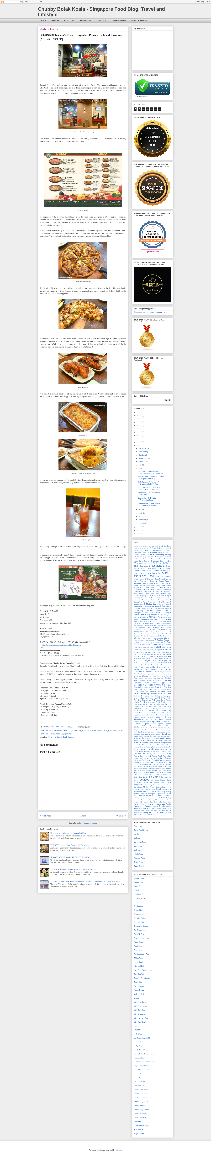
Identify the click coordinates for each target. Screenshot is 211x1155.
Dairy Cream (139, 914)
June (141, 468)
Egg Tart (160, 696)
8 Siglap (154, 615)
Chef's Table (152, 676)
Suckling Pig (160, 792)
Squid (153, 789)
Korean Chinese (166, 726)
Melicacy (137, 838)
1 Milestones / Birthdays (154, 546)
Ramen (168, 768)
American (167, 644)
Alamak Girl (138, 882)
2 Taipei (166, 550)
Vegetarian (150, 804)
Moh (135, 745)
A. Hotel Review (162, 636)
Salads (159, 775)
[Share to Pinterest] (88, 727)
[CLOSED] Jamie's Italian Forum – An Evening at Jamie (72, 845)
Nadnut (136, 1026)
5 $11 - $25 (67, 731)
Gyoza (153, 709)
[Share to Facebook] (86, 727)
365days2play (139, 878)
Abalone (154, 644)
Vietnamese (160, 804)
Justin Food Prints (141, 830)
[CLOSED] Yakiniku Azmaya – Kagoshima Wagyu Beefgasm (150, 472)
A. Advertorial (160, 630)
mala (135, 815)
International (138, 719)
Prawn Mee (167, 766)
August (141, 462)
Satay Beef (167, 777)
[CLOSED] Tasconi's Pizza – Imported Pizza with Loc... (149, 488)
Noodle (151, 749)
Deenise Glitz (139, 922)
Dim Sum (161, 691)
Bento (156, 658)
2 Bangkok (166, 546)
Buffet (155, 667)
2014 (139, 527)
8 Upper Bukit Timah (151, 623)
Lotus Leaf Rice (161, 736)
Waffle (168, 804)
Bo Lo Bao (137, 663)
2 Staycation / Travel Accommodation (152, 549)
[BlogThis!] (81, 727)
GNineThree (138, 958)
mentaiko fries (142, 815)
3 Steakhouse (150, 568)
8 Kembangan (154, 600)
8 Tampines (160, 617)
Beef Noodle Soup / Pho (143, 656)
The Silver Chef (140, 1118)
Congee (146, 687)
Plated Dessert (147, 762)
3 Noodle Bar (150, 563)
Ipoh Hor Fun (151, 719)
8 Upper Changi (164, 623)
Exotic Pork (137, 698)
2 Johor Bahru (156, 548)
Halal (47, 734)
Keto (154, 726)
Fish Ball (149, 700)
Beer (152, 658)
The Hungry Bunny (141, 1102)
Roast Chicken (143, 773)
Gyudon (158, 709)
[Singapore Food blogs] (147, 389)
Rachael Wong (139, 858)
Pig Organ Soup (162, 758)
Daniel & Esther (140, 918)
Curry (136, 691)
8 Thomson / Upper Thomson (158, 621)
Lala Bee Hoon (146, 730)
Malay (169, 736)
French (142, 702)
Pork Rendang (167, 764)
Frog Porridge (155, 704)
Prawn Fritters (157, 766)
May (140, 509)
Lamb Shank (142, 732)
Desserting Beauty (141, 926)
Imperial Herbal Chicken (143, 717)
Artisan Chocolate (148, 647)
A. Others (165, 638)
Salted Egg (138, 777)
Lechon (165, 732)
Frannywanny (139, 950)
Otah (141, 751)
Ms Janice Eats (140, 842)
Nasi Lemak (156, 747)
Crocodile (163, 689)
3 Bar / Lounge (151, 552)
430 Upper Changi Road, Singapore (61, 737)
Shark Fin (148, 782)
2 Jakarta (145, 548)
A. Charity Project (149, 632)
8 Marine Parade (163, 604)
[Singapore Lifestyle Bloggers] (147, 350)
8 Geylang (142, 596)
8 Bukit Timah (166, 585)
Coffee (164, 685)
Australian (145, 650)
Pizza (58, 734)
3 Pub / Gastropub (141, 566)
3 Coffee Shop (158, 555)
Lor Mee (153, 736)
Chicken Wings (114, 731)
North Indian (159, 749)
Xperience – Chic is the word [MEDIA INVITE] (149, 494)
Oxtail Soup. (155, 751)
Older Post (121, 815)
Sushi (169, 794)
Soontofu (164, 785)
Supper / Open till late (158, 794)
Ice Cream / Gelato (163, 715)
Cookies (151, 687)
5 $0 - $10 (143, 573)
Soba (159, 785)
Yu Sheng (144, 813)
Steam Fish (167, 789)
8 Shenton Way (144, 615)
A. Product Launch (148, 640)
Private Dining (138, 768)
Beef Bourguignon (155, 654)
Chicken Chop (160, 676)
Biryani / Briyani (151, 661)
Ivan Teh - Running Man (143, 970)
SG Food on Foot (140, 1074)
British (136, 667)
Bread (153, 665)
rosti (147, 815)
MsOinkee (138, 850)
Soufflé (169, 785)
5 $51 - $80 (146, 576)
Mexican (136, 740)
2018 (139, 435)
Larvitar (137, 834)
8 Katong (145, 600)
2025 (139, 412)
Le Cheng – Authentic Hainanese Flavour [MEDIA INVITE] (73, 869)
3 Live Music (141, 563)
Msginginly (138, 846)
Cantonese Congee (152, 672)
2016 (139, 442)
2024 (139, 416)
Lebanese (160, 732)
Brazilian (147, 665)
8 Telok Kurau (142, 621)
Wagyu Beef (139, 806)
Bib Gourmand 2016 (165, 658)
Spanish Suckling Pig (163, 787)
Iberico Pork (143, 715)
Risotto (154, 770)
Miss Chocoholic (140, 1014)
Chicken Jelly (152, 678)
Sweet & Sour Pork (144, 796)
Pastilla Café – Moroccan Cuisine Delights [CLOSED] (151, 478)
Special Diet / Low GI (142, 789)
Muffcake (159, 745)
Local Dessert (144, 736)
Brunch (141, 667)
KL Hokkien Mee (147, 726)
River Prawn (162, 770)
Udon (142, 804)
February (142, 519)
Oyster (163, 751)
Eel (156, 696)
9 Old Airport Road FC (148, 630)
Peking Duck (138, 756)
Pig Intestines (150, 758)
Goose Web (157, 706)
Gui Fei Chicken (145, 709)
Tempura (137, 800)
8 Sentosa (165, 611)
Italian (52, 734)
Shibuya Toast (159, 782)
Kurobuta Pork (161, 728)
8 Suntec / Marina (146, 617)
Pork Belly (163, 762)
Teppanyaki (152, 800)
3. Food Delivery (159, 570)
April (140, 513)
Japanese (155, 721)
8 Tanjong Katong (145, 619)
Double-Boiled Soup (141, 694)
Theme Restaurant (141, 802)
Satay (161, 777)
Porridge (145, 766)
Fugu (162, 704)
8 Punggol (166, 608)
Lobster (148, 734)
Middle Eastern (157, 740)
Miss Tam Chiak (140, 1022)
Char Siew (167, 674)
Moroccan (153, 745)
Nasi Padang (165, 747)
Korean (158, 726)
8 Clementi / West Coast (162, 589)
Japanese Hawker (164, 724)
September (143, 458)
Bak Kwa (147, 654)
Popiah (156, 762)
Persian (136, 758)
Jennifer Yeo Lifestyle (142, 978)
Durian (151, 696)
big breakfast (167, 812)
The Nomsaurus (140, 1106)
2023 (139, 419)
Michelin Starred (145, 740)
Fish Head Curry (158, 700)
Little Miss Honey (140, 1006)
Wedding (168, 806)
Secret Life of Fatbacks (143, 1070)
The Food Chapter (141, 1098)
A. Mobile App (156, 638)
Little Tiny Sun (139, 1010)
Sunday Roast (144, 794)
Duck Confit (167, 694)
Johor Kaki (138, 982)
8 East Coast (154, 594)
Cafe (161, 669)
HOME (43, 21)
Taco (153, 796)
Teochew (144, 800)
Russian (145, 774)
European (167, 696)
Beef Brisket (166, 654)
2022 (139, 422)
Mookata (139, 745)
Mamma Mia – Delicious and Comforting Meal (68, 833)
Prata (151, 766)
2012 (139, 534)
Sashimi (154, 777)
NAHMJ (137, 1030)
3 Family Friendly (146, 557)
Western (138, 808)
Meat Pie (150, 738)
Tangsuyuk (144, 798)
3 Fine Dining (158, 557)
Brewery (168, 665)
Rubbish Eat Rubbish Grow (144, 1062)
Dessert (152, 691)
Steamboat (138, 792)
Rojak (140, 774)
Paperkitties (138, 1042)
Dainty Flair (138, 910)
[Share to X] (83, 727)
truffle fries (152, 815)
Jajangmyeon (138, 721)
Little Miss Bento (140, 1002)
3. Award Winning (145, 570)
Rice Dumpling (146, 770)
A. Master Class (146, 638)
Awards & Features (139, 21)
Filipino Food (153, 698)
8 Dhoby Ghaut (146, 592)
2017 (139, 439)
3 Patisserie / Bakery (163, 563)
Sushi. (135, 796)
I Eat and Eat (139, 966)
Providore (145, 768)
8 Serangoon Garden (151, 613)
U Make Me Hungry (141, 1126)
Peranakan (167, 756)
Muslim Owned (166, 745)
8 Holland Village (163, 596)
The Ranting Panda (141, 1110)
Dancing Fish (143, 691)
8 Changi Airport (162, 587)
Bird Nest (142, 661)
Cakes (168, 669)
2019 (139, 432)
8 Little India (164, 602)
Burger (161, 667)
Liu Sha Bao (140, 734)
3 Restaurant (57, 731)
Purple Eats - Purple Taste (144, 1054)
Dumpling (145, 696)
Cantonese (139, 671)
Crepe (145, 689)
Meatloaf (156, 738)
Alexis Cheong (139, 886)
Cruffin (169, 689)
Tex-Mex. (159, 800)
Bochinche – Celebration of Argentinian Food (148, 499)
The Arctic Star (139, 1086)
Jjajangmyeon (138, 726)
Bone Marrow (146, 663)
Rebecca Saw (139, 1058)
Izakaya (168, 719)
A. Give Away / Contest (160, 634)
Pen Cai (147, 756)
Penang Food (157, 756)
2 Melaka (166, 548)
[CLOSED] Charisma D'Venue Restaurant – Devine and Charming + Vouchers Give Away (85, 881)
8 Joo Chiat (146, 598)
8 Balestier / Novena (146, 581)
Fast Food (145, 698)
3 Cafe (48, 731)
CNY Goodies (151, 669)
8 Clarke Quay (148, 589)
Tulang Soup (167, 802)
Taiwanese (159, 796)
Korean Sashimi (151, 728)
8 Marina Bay (150, 604)
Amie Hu (137, 890)
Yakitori (168, 811)
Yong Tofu (137, 812)
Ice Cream (151, 715)
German (136, 707)
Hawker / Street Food (156, 711)
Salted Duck (167, 774)
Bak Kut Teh (138, 654)
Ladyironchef (139, 994)
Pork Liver (159, 764)
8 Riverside (157, 610)
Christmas (137, 683)
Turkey (136, 804)
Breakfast (160, 665)
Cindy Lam (138, 826)
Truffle (160, 802)
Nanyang (148, 747)
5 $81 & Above (162, 576)
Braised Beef (155, 663)
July (140, 465)
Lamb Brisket (156, 730)
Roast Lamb (162, 772)
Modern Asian (147, 743)
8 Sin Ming (160, 615)
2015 (139, 445)
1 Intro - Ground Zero (140, 546)
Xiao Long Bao (159, 811)
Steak (158, 789)
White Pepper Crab (147, 810)
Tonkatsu (153, 802)
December (143, 448)
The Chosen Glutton (141, 1094)
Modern (137, 742)
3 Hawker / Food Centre (160, 559)
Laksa (139, 730)
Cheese (145, 676)
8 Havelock (151, 596)
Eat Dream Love (140, 930)
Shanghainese (138, 782)
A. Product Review (162, 640)
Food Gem (138, 946)
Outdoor (147, 751)
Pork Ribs (138, 766)
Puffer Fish (154, 768)
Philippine (142, 758)
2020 (139, 429)
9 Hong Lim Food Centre (155, 628)
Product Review (119, 21)
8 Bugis (149, 585)
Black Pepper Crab (164, 661)
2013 (139, 530)
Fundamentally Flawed (142, 954)
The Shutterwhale (141, 1114)
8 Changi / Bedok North (144, 587)
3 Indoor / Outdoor (158, 561)
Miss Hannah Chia (141, 1018)
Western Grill (148, 808)
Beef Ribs (167, 656)
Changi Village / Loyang (144, 674)
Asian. (163, 647)
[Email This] (79, 727)
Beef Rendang (158, 656)
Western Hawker (161, 808)
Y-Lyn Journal (139, 1134)
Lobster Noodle (166, 734)
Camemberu (138, 902)
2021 (139, 426)
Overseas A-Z (102, 21)
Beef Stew (137, 658)
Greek (164, 706)
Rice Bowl (137, 770)
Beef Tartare (146, 658)
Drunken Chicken (156, 694)
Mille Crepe (167, 740)
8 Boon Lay (142, 585)
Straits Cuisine (148, 792)
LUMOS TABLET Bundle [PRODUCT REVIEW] (70, 857)
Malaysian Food (140, 738)
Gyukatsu (164, 709)
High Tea (141, 713)
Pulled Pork (161, 768)
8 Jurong (156, 598)
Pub (150, 768)
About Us (55, 21)
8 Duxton (145, 594)
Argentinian (138, 647)
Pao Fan (145, 754)
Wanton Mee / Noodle (155, 806)
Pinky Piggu (138, 1046)
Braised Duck (166, 663)
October (142, 455)
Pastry (169, 754)
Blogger (119, 1150)
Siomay (150, 785)
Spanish (152, 787)
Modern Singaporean (162, 743)
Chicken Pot (160, 678)
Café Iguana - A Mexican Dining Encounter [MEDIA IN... (150, 483)
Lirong (136, 998)
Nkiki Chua (138, 1034)
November (143, 452)
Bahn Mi (141, 652)
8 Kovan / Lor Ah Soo (149, 602)
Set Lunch (155, 780)
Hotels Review (85, 21)
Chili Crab (157, 680)
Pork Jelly (142, 764)
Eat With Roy (139, 934)
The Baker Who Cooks (142, 1090)
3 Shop (167, 566)
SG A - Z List (69, 21)
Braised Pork (139, 665)
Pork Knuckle (150, 764)
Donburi (168, 691)
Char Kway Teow (158, 674)
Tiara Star (137, 1122)
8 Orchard (164, 606)
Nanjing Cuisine (139, 747)
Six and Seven (139, 1082)
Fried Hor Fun (143, 704)
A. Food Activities (144, 634)
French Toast (150, 702)
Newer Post (45, 815)
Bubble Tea (148, 667)
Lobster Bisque (155, 734)
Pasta (162, 753)
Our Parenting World (142, 1038)
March (141, 516)
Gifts (142, 706)
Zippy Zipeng (139, 866)
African (160, 644)
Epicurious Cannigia (141, 938)
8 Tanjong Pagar (158, 619)
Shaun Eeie (138, 1078)
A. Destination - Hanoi (162, 632)
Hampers (144, 711)
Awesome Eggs (155, 650)
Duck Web (137, 696)
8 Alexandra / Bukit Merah (154, 579)
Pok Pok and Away (141, 1050)
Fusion (168, 704)
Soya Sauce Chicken (141, 787)
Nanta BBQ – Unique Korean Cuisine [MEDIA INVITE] (149, 504)
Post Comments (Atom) (88, 823)
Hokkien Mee (157, 713)
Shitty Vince (138, 862)
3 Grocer (146, 559)
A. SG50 (144, 642)
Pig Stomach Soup (149, 760)
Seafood (144, 779)
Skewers (155, 785)
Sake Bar (152, 775)
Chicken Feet (142, 678)
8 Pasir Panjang (158, 608)
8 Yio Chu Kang (144, 625)
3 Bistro (161, 552)
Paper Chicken (154, 754)
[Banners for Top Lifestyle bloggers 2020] (150, 312)
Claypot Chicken (151, 683)
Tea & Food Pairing (163, 798)
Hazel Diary (138, 962)
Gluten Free (148, 706)
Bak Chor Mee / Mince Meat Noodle (158, 652)
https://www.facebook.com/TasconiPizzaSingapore (61, 645)
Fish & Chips (162, 698)
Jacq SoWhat (139, 974)
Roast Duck (154, 773)
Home (83, 815)
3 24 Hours (141, 552)
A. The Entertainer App (155, 642)
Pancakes (137, 754)
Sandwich (146, 777)
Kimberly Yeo (139, 990)
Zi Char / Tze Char (155, 813)
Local (136, 736)
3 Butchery (142, 554)
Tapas (151, 798)
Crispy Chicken (153, 689)
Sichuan (168, 782)
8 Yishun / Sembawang (158, 625)
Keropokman (139, 986)
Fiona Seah (138, 942)
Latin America (152, 732)
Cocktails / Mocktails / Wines (147, 685)
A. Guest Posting (147, 636)
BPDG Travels (139, 898)
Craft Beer (138, 689)
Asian (105, 731)
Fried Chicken (161, 702)
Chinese (167, 680)
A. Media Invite (96, 731)
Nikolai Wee (138, 854)
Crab (157, 687)
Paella (169, 751)
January (142, 523)
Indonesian (167, 717)
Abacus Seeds (145, 644)
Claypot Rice (165, 683)
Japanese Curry (150, 724)
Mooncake (146, 745)
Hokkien (149, 713)
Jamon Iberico (146, 721)
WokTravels (138, 1130)
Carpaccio (163, 672)
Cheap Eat (137, 676)
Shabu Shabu (165, 780)
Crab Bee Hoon (165, 687)
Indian (158, 717)
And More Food (140, 894)
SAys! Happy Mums (141, 1066)
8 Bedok (85, 731)
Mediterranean (165, 738)
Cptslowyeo (138, 906)
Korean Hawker (139, 728)
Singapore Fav (66, 734)
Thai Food (167, 800)
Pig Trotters (160, 760)
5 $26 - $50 (76, 731)
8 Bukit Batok (156, 585)
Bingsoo (136, 661)
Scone (136, 780)
